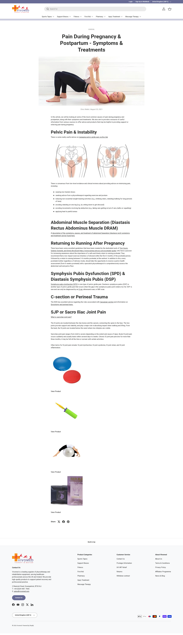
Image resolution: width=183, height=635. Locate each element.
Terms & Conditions (162, 563)
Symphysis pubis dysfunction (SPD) (64, 284)
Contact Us (18, 598)
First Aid (87, 17)
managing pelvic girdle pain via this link (93, 137)
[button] (169, 9)
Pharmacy (99, 17)
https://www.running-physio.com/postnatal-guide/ (98, 251)
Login (131, 2)
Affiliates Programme (163, 572)
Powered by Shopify (28, 625)
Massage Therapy (132, 17)
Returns (119, 572)
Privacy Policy (160, 567)
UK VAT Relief (122, 567)
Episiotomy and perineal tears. (62, 305)
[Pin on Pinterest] (68, 521)
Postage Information (124, 563)
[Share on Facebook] (63, 521)
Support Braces (62, 17)
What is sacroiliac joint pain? (61, 317)
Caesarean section (107, 302)
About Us (158, 559)
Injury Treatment (114, 17)
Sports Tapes (47, 17)
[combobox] (95, 9)
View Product (56, 391)
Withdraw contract (123, 576)
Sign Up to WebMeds (142, 2)
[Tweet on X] (59, 521)
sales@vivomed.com (21, 591)
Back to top (91, 542)
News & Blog (160, 576)
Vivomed (19, 625)
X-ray (80, 289)
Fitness (76, 17)
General (91, 29)
